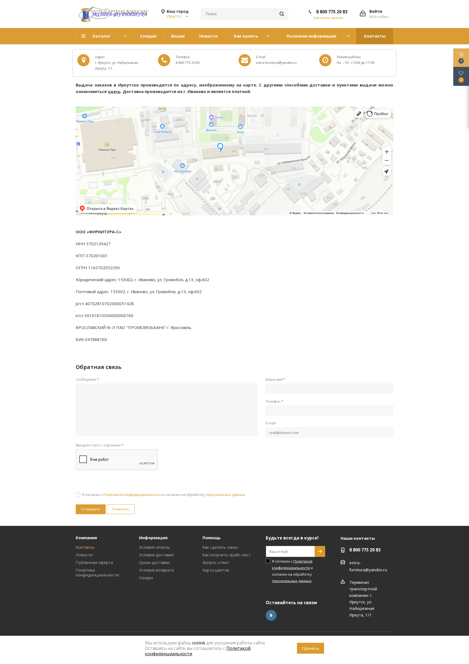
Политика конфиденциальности (97, 572)
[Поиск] (281, 13)
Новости (84, 554)
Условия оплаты (154, 547)
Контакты (85, 547)
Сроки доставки (154, 562)
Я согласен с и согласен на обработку (163, 494)
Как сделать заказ (220, 547)
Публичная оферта (94, 562)
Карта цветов (215, 570)
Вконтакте (271, 615)
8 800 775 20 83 (331, 12)
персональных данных (225, 494)
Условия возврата (156, 570)
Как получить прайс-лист (226, 554)
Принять (310, 648)
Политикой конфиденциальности (132, 494)
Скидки (146, 577)
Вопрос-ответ (216, 562)
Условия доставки (156, 554)
